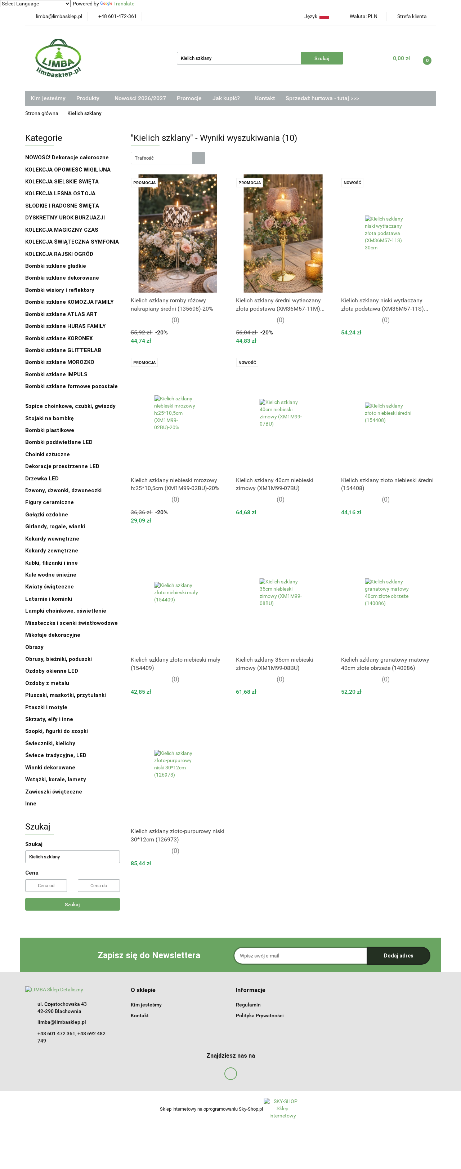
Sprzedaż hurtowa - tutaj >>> (322, 98)
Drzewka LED (42, 478)
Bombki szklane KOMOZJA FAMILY (70, 302)
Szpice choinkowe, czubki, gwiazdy (70, 406)
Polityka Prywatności (260, 1015)
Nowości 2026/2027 (140, 98)
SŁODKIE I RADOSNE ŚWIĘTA (62, 206)
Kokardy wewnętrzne (52, 538)
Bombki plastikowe (50, 430)
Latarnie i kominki (48, 599)
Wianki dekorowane (50, 767)
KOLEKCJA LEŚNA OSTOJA (60, 193)
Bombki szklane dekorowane (62, 278)
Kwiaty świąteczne (49, 586)
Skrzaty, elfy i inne (49, 719)
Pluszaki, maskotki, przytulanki (65, 695)
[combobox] (168, 158)
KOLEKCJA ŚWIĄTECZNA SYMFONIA (72, 242)
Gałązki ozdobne (46, 514)
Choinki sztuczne (48, 454)
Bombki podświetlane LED (59, 442)
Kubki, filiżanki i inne (51, 563)
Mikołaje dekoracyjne (52, 635)
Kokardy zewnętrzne (51, 550)
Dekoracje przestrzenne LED (62, 466)
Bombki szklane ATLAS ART (61, 314)
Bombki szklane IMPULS (56, 374)
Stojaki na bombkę (49, 418)
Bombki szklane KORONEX (59, 338)
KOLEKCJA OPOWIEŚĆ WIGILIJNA (68, 169)
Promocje (189, 98)
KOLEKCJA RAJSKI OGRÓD (59, 254)
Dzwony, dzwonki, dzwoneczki (63, 490)
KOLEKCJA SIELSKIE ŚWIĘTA (62, 181)
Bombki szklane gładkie (56, 266)
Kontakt (265, 98)
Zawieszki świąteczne (53, 791)
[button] (143, 990)
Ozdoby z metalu (47, 683)
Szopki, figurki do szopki (56, 731)
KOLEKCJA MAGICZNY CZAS (61, 230)
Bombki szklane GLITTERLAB (63, 350)
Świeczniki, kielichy (50, 743)
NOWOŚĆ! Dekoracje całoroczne (67, 157)
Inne (30, 803)
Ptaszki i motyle (46, 707)
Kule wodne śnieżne (50, 575)
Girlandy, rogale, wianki (55, 526)
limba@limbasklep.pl (61, 1022)
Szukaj (72, 904)
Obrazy (34, 647)
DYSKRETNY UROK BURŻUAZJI (65, 217)
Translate (123, 3)
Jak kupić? (226, 98)
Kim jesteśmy (48, 98)
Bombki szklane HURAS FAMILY (65, 326)
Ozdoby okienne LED (51, 671)
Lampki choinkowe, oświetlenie (66, 611)
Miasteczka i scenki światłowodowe (71, 623)
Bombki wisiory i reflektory (59, 290)
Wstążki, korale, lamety (55, 779)
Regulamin (248, 1005)
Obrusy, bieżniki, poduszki (59, 659)
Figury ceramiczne (49, 502)
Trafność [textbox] (144, 158)
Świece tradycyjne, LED (56, 755)
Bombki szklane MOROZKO (59, 362)
